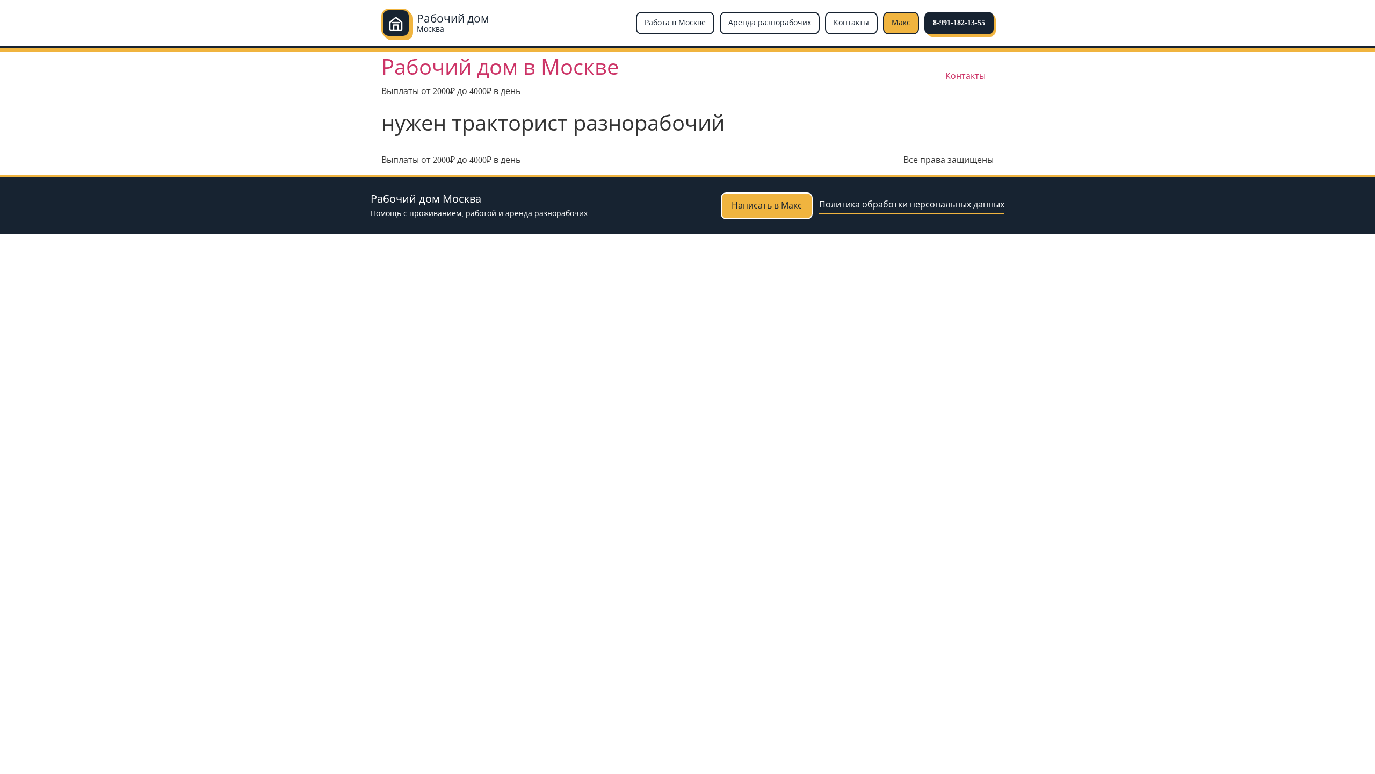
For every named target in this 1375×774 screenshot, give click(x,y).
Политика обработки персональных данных (911, 204)
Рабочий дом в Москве (500, 67)
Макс (901, 23)
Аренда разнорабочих (769, 23)
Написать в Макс (767, 205)
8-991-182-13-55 (959, 23)
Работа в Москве (675, 23)
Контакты (851, 23)
